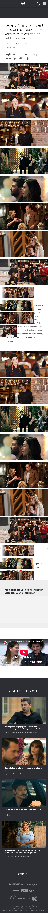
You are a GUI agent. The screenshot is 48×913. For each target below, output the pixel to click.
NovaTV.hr (24, 3)
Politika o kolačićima (12, 910)
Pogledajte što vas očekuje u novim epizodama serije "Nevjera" (23, 591)
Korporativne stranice (35, 910)
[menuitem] (39, 4)
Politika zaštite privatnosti (24, 908)
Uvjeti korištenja (30, 906)
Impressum (14, 906)
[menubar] (39, 3)
